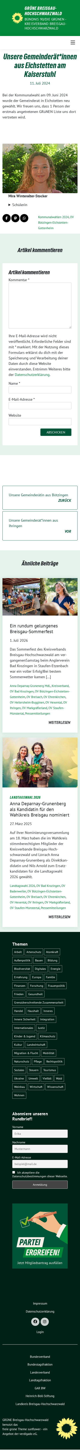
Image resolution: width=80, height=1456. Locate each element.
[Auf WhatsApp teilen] (24, 218)
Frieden (19, 994)
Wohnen (19, 1095)
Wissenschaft (55, 1087)
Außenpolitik (22, 960)
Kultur (18, 1045)
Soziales (19, 1070)
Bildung (52, 960)
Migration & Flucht (26, 1053)
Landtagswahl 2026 (22, 886)
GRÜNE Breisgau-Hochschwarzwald (43, 11)
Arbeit (18, 952)
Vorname (17, 1127)
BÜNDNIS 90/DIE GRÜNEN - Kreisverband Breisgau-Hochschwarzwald (45, 23)
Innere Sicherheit (24, 1019)
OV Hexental (53, 702)
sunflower (34, 1429)
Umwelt (33, 1078)
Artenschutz (33, 952)
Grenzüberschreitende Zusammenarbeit (38, 1002)
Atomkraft (52, 952)
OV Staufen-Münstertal (25, 908)
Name (14, 383)
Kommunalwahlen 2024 (53, 217)
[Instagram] (45, 1322)
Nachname (18, 1142)
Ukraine (19, 1078)
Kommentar (19, 279)
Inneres (48, 1011)
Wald (59, 1078)
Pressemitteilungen (37, 713)
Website (15, 415)
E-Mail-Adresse (22, 399)
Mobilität (48, 1053)
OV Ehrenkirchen (54, 697)
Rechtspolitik (54, 1061)
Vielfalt (47, 1078)
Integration (47, 1019)
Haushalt (33, 1011)
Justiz (41, 1028)
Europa (36, 977)
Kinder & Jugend (24, 1036)
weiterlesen (59, 722)
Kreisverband (60, 686)
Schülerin (19, 204)
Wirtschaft (36, 1087)
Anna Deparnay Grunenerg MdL (30, 686)
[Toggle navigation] (73, 42)
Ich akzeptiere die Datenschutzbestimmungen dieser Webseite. (39, 1174)
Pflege (38, 1061)
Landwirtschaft (36, 1045)
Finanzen (19, 986)
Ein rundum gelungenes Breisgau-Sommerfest (34, 628)
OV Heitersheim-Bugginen (27, 702)
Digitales (40, 969)
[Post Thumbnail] (40, 596)
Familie (50, 977)
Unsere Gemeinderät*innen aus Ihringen (40, 526)
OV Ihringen (35, 902)
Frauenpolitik (56, 986)
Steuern (34, 1070)
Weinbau (19, 1087)
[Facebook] (35, 1322)
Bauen (39, 960)
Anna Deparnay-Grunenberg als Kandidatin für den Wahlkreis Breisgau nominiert (39, 809)
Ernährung (20, 977)
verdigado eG (28, 1434)
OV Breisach (34, 697)
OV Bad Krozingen (22, 691)
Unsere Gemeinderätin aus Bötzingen (40, 498)
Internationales (23, 1028)
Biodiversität (22, 969)
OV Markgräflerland (34, 708)
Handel (18, 1011)
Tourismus (49, 1070)
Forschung (36, 986)
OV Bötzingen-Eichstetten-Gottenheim (56, 222)
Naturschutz (21, 1061)
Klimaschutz (47, 1036)
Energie (55, 969)
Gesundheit (35, 994)
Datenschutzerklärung (32, 374)
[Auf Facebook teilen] (6, 218)
